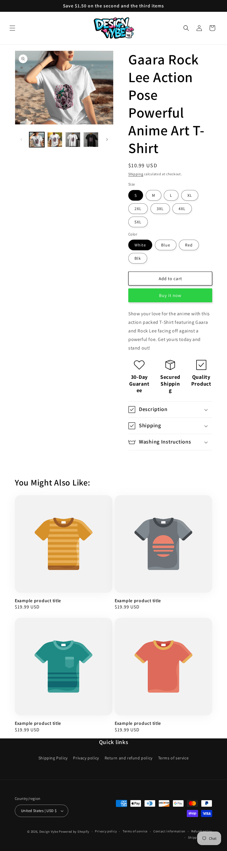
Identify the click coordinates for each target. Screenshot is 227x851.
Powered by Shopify (74, 831)
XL (189, 195)
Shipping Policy (53, 758)
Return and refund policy (129, 758)
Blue (165, 245)
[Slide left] (21, 139)
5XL (138, 222)
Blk (137, 258)
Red (189, 245)
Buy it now (170, 295)
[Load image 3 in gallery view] (72, 139)
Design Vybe (48, 831)
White (140, 245)
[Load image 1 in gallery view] (36, 139)
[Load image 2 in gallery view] (54, 139)
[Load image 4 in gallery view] (90, 139)
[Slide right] (107, 139)
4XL (182, 208)
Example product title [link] (38, 600)
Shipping (135, 174)
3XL (160, 208)
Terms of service (173, 758)
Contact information (169, 831)
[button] (12, 28)
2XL (138, 208)
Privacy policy (86, 758)
